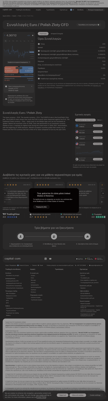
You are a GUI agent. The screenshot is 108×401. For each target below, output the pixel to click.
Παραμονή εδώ (41, 207)
